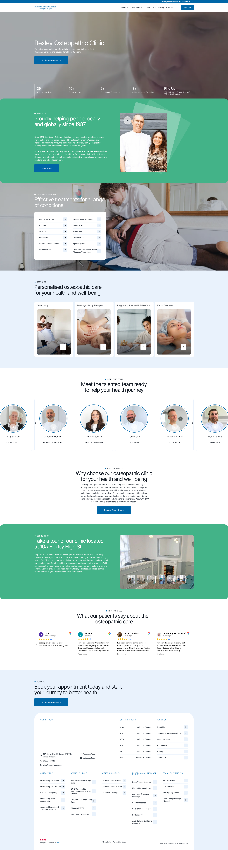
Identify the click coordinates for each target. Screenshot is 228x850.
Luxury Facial (168, 786)
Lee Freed (134, 436)
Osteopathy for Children (112, 786)
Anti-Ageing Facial (171, 792)
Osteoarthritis (45, 250)
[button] (36, 423)
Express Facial (169, 780)
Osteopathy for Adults (49, 780)
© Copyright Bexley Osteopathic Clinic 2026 (174, 843)
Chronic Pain (78, 237)
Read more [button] (43, 654)
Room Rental (162, 745)
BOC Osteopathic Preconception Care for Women (81, 791)
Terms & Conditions (119, 842)
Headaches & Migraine (83, 219)
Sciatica (42, 231)
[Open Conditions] (155, 7)
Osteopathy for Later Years (52, 786)
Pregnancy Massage (80, 814)
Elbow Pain (77, 231)
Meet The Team (163, 739)
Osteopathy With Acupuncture (47, 800)
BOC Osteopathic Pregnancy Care (83, 781)
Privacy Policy (107, 842)
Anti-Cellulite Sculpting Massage (142, 822)
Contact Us (161, 757)
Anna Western (94, 436)
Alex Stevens (214, 436)
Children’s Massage (110, 792)
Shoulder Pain (79, 225)
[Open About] (127, 7)
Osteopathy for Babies (111, 780)
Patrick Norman (174, 436)
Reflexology (137, 815)
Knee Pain (43, 237)
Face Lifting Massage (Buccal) (172, 800)
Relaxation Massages (141, 809)
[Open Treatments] (142, 7)
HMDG (59, 842)
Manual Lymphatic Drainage (144, 788)
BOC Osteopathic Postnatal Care (82, 801)
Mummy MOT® (77, 808)
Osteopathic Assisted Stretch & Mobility (49, 808)
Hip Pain (42, 225)
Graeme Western (53, 436)
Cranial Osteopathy (48, 792)
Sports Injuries (79, 243)
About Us (161, 727)
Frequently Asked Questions (169, 733)
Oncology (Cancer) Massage (140, 795)
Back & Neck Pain (46, 219)
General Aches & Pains (49, 243)
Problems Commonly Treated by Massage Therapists (86, 251)
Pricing (160, 751)
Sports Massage (139, 803)
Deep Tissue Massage (141, 782)
